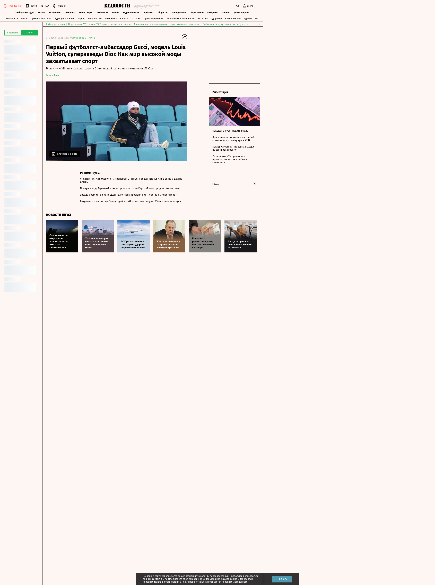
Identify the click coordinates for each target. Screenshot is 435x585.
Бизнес (42, 12)
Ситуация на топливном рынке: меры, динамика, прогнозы (166, 24)
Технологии (101, 12)
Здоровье (216, 18)
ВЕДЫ (24, 18)
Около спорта (78, 37)
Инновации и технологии (181, 18)
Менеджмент (179, 12)
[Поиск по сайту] (237, 6)
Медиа (115, 12)
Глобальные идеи (24, 12)
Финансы (70, 12)
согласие (194, 579)
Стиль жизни (197, 12)
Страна (136, 18)
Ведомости (12, 18)
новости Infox (58, 215)
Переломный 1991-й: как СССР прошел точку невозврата (99, 24)
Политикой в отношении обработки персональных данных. (214, 581)
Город (81, 18)
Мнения (226, 12)
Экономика (55, 12)
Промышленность (153, 18)
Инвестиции (85, 12)
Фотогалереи (241, 12)
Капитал (124, 18)
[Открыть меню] (258, 6)
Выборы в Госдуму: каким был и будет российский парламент (237, 24)
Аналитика (111, 18)
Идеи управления (65, 18)
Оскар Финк (52, 75)
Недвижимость (131, 12)
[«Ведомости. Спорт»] (118, 6)
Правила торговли (41, 18)
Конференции (233, 18)
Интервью (212, 12)
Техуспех (203, 18)
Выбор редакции (55, 24)
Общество (162, 12)
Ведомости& (95, 18)
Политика (148, 12)
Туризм (248, 18)
